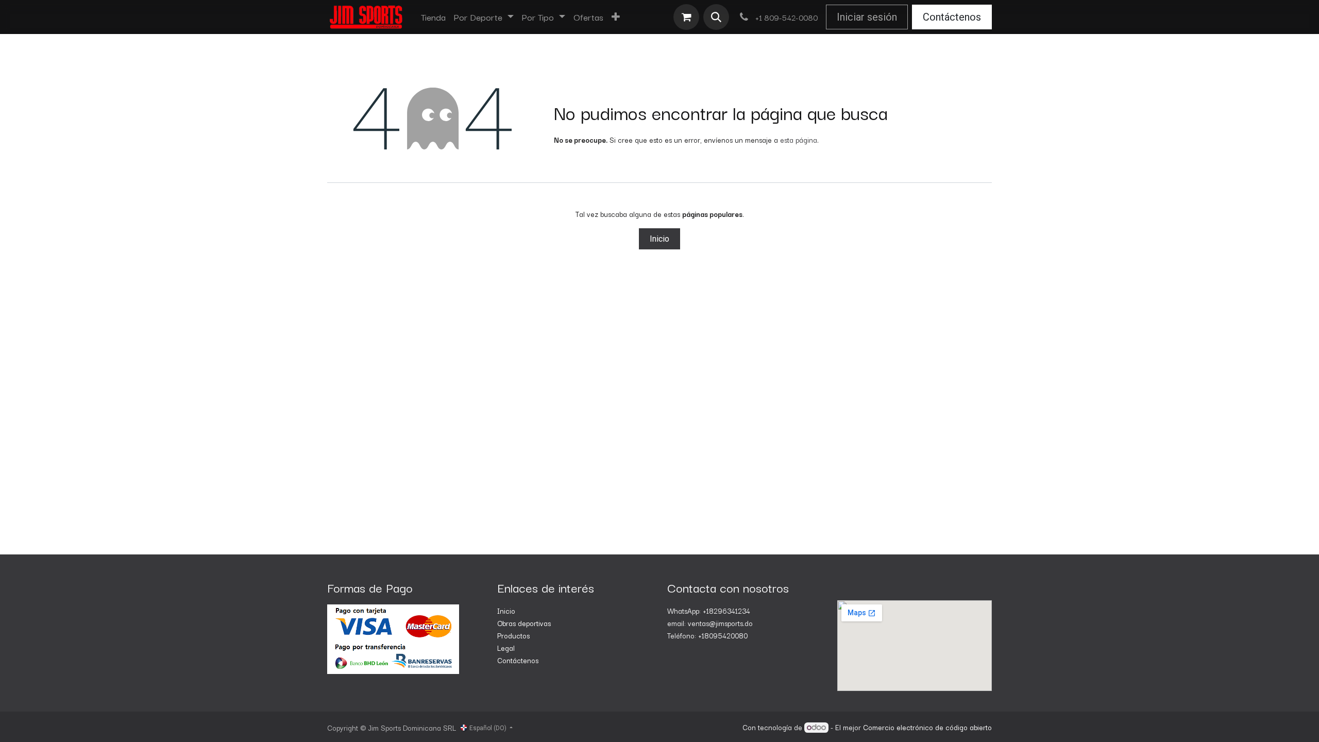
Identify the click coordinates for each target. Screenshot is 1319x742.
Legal (506, 647)
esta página (798, 139)
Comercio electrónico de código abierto (927, 727)
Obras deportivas (524, 623)
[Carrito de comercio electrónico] (686, 17)
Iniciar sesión (867, 17)
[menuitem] (433, 17)
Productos (513, 635)
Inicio (659, 239)
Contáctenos (952, 17)
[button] (716, 17)
